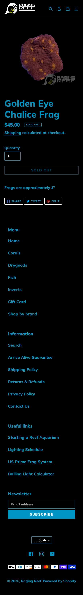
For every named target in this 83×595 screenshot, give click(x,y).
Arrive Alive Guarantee (30, 357)
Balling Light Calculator (31, 473)
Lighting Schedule (25, 449)
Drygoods (17, 265)
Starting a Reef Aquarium (33, 437)
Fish (12, 277)
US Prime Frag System (30, 461)
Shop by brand (22, 313)
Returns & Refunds (26, 381)
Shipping (12, 132)
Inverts (15, 289)
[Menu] (76, 8)
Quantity (12, 148)
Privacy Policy (21, 393)
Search (15, 345)
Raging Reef (31, 581)
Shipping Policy (23, 369)
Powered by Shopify (59, 581)
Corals (14, 252)
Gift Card (17, 301)
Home (14, 240)
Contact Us (19, 406)
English (40, 540)
